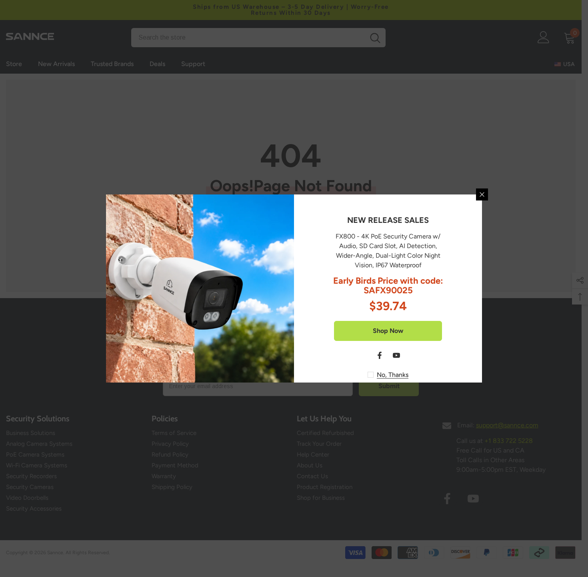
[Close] (482, 194)
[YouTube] (396, 355)
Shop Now (388, 331)
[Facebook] (379, 355)
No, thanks (392, 375)
